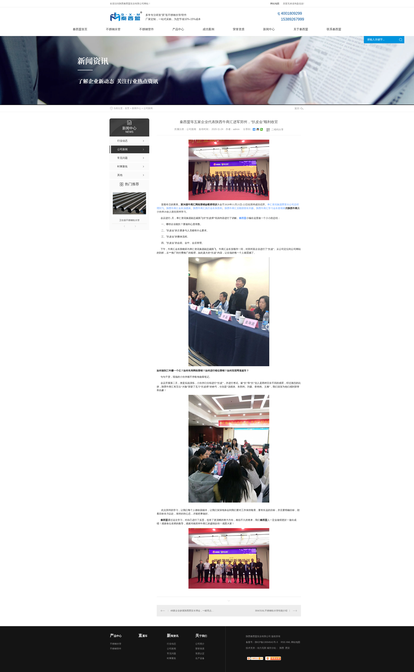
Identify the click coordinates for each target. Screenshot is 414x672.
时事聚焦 (171, 658)
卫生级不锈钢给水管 (129, 220)
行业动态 (171, 643)
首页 (127, 108)
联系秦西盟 (334, 29)
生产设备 (199, 658)
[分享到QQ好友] (257, 129)
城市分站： (272, 648)
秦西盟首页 (80, 29)
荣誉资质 (239, 29)
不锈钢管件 (146, 29)
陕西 (281, 648)
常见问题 (171, 653)
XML (288, 642)
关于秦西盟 (301, 29)
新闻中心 (269, 29)
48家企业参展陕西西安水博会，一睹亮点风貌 (192, 610)
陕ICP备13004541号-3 (266, 642)
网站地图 (274, 3)
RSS (283, 642)
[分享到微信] (261, 129)
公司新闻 (148, 108)
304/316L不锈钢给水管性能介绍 (271, 610)
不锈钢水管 (113, 29)
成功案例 (208, 29)
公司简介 (199, 643)
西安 (287, 648)
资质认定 (199, 653)
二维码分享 (277, 129)
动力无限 (261, 648)
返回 (296, 108)
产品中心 (178, 29)
